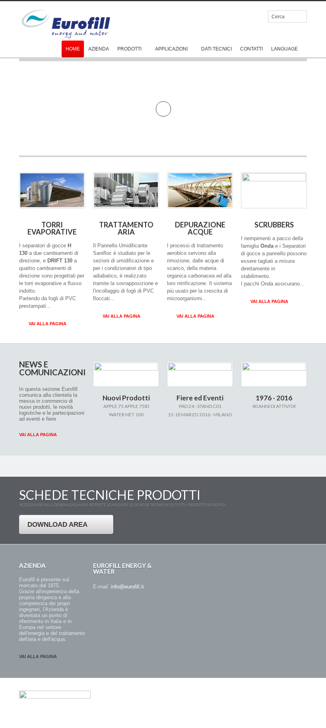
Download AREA (57, 524)
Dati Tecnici (216, 49)
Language (284, 49)
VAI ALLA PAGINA (47, 323)
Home (73, 49)
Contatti (251, 49)
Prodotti (129, 49)
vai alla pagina (38, 656)
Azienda (98, 49)
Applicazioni (171, 49)
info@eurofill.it (127, 587)
